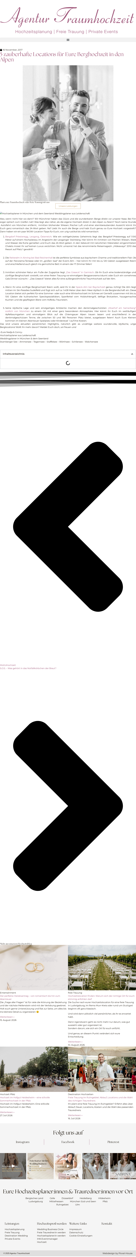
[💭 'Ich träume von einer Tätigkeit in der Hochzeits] (40, 1166)
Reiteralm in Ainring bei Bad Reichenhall (30, 257)
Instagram (22, 1142)
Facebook (67, 1142)
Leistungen (12, 1224)
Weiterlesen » (7, 1017)
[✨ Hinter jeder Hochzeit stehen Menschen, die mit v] (123, 1166)
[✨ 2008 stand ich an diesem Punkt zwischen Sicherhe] (13, 1166)
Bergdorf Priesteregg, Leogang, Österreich (28, 236)
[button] (68, 40)
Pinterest (113, 1142)
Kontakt (107, 1224)
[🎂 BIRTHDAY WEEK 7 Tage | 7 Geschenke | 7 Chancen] (95, 1166)
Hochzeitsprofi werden (52, 1224)
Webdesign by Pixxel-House (118, 1253)
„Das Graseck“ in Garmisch (80, 272)
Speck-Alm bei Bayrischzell (90, 287)
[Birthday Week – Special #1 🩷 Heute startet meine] (68, 1166)
